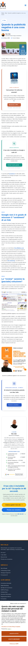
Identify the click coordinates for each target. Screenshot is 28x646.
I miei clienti (3, 554)
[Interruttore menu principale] (25, 5)
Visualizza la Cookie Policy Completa (10, 626)
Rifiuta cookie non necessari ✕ (18, 603)
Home (2, 13)
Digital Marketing (5, 585)
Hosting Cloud (4, 592)
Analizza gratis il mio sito (13, 505)
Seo (6, 13)
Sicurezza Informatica (6, 594)
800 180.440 (21, 514)
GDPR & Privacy (4, 589)
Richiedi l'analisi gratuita (14, 164)
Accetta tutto (14, 633)
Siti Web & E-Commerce (6, 587)
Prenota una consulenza (14, 510)
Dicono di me (4, 557)
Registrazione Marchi (6, 596)
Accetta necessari (14, 639)
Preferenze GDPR (14, 643)
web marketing (11, 260)
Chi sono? (3, 552)
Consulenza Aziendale (6, 583)
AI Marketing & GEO (5, 570)
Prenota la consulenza (14, 404)
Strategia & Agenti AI (5, 572)
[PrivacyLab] (9, 629)
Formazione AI (4, 575)
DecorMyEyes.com (19, 248)
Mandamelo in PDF (14, 104)
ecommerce (12, 173)
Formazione (3, 598)
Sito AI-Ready (4, 568)
